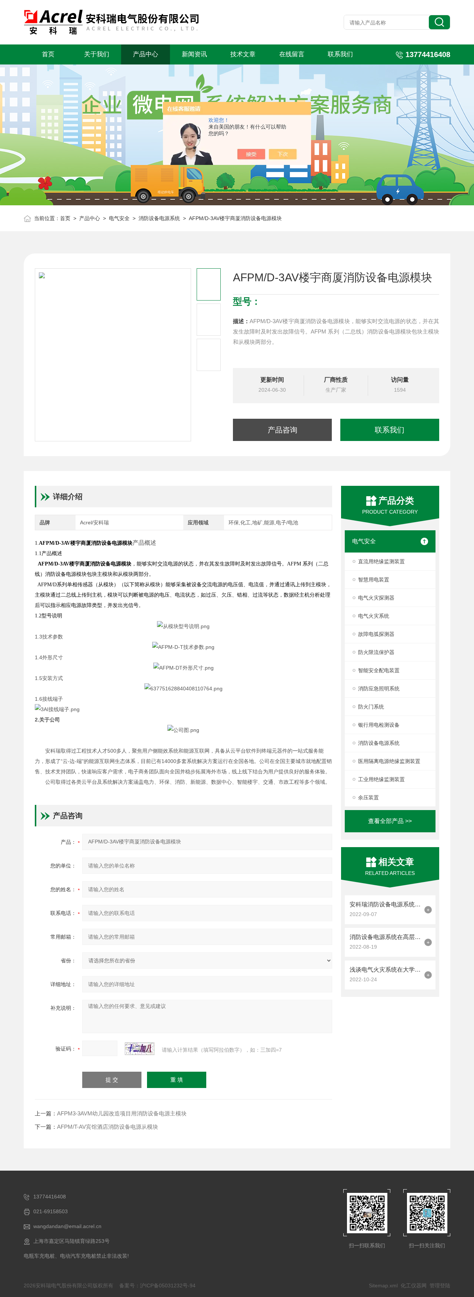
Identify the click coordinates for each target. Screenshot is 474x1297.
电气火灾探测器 (376, 598)
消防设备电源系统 (159, 218)
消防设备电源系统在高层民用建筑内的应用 (385, 937)
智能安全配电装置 (379, 670)
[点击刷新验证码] (139, 1048)
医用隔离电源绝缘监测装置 (389, 761)
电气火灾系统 (373, 616)
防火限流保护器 (376, 652)
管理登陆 (440, 1285)
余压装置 (368, 797)
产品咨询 (282, 430)
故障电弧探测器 (376, 634)
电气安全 (119, 218)
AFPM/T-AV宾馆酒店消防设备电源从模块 (107, 1127)
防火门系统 (371, 707)
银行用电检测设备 (379, 725)
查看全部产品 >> (390, 821)
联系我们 (340, 54)
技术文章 (243, 54)
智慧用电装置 (373, 580)
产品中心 (145, 54)
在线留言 (291, 54)
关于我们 (96, 54)
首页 (48, 54)
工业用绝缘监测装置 (381, 779)
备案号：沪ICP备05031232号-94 (157, 1285)
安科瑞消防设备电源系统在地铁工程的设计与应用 (385, 904)
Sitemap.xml (383, 1285)
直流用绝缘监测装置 (381, 561)
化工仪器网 (414, 1285)
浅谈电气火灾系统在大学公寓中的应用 (385, 969)
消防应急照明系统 (379, 688)
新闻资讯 (194, 54)
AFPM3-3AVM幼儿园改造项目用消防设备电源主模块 (122, 1113)
